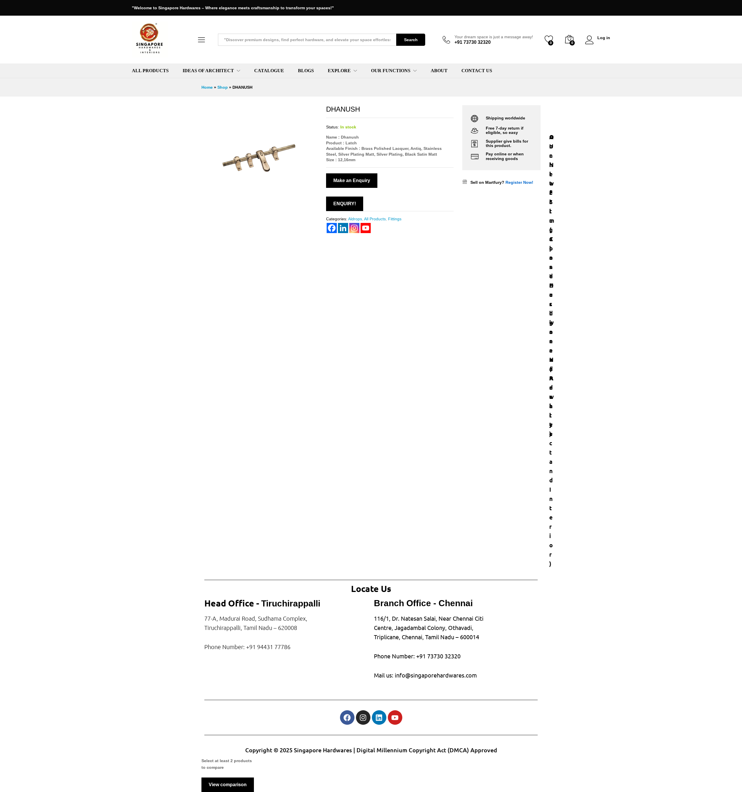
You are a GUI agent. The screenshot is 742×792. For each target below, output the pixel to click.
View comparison (228, 784)
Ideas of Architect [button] (208, 70)
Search (411, 39)
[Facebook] (347, 717)
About (439, 70)
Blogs (306, 70)
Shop (222, 87)
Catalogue (269, 70)
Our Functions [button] (390, 70)
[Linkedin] (379, 717)
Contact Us (476, 70)
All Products (150, 70)
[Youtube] (395, 717)
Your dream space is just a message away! (493, 36)
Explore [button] (339, 70)
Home (207, 87)
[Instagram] (363, 717)
